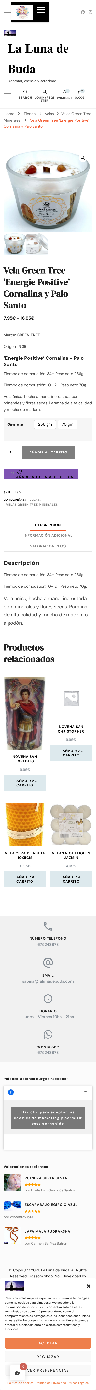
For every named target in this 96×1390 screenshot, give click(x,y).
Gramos (16, 425)
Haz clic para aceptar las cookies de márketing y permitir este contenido (48, 1117)
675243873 (48, 944)
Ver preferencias (48, 1370)
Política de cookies (20, 1383)
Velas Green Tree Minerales (32, 505)
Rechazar (48, 1356)
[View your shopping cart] (79, 93)
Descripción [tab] (48, 525)
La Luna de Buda (55, 1270)
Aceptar (48, 1343)
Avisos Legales (79, 1383)
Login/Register (44, 99)
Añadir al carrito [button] (26, 783)
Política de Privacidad (51, 1383)
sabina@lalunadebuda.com (48, 981)
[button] (88, 1286)
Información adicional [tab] (48, 535)
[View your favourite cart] (64, 93)
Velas (34, 500)
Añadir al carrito (48, 452)
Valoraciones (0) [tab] (48, 546)
